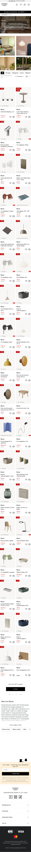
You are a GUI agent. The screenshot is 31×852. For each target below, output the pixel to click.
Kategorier (15, 73)
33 (16, 694)
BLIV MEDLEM (12, 1)
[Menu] (29, 5)
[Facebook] (10, 797)
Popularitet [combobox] (19, 76)
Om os (4, 823)
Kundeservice (6, 805)
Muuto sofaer (17, 729)
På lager (8, 73)
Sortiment (5, 811)
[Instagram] (15, 797)
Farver (22, 73)
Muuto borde (6, 729)
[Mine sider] (17, 5)
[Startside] (4, 4)
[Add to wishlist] (10, 117)
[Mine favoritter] (21, 5)
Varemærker (4, 14)
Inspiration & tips (7, 817)
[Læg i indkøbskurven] (14, 117)
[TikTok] (20, 797)
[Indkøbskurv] (25, 5)
